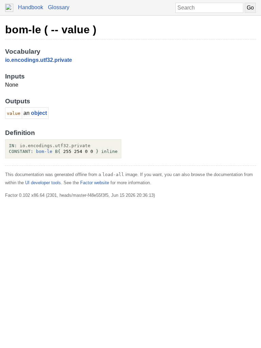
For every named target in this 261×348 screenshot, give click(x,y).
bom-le (44, 151)
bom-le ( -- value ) (51, 29)
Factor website (94, 182)
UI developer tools (43, 182)
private (63, 60)
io (7, 60)
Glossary (58, 7)
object (39, 113)
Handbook (30, 7)
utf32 (46, 60)
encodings (25, 60)
